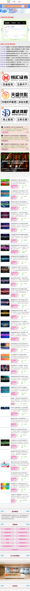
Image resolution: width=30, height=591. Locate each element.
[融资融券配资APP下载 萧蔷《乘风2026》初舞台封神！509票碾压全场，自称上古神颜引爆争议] (5, 334)
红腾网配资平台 (7, 532)
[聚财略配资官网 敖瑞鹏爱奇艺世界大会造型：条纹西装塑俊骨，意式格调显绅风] (5, 258)
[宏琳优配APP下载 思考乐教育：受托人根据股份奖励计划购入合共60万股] (5, 182)
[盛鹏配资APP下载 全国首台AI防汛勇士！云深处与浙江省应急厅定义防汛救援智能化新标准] (5, 302)
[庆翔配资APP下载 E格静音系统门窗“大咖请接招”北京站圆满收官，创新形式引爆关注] (5, 291)
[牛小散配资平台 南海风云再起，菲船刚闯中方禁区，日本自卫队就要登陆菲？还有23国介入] (5, 357)
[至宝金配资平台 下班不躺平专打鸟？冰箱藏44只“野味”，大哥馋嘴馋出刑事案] (15, 162)
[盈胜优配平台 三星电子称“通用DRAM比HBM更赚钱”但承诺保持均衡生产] (5, 215)
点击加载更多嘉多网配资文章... (15, 507)
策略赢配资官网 (22, 539)
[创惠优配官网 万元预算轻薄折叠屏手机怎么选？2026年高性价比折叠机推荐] (5, 226)
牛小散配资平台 (13, 361)
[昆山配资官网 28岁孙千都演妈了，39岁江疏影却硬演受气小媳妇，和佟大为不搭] (5, 475)
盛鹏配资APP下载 (14, 306)
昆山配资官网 (13, 479)
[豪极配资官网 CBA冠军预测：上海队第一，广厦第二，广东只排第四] (5, 420)
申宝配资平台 (13, 446)
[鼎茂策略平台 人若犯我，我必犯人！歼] (5, 368)
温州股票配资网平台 (7, 546)
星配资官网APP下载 (13, 208)
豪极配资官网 (13, 424)
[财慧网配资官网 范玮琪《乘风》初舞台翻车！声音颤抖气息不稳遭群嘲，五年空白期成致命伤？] (5, 313)
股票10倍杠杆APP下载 (14, 468)
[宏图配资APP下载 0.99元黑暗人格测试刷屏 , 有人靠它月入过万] (5, 389)
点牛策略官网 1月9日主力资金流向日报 (13, 127)
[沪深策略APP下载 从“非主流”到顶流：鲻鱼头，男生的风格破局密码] (5, 269)
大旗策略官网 (8, 529)
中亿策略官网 (13, 197)
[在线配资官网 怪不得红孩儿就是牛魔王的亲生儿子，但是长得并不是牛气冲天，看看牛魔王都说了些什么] (5, 378)
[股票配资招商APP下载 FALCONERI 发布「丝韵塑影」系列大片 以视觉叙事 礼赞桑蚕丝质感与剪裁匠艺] (5, 247)
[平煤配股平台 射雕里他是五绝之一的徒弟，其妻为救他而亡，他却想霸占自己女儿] (5, 486)
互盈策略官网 (13, 240)
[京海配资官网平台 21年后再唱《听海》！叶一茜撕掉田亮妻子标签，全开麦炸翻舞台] (5, 324)
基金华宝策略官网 (14, 413)
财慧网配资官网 (13, 317)
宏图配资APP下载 (13, 393)
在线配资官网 (13, 382)
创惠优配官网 (13, 229)
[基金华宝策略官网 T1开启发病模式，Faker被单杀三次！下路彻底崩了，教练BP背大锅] (5, 410)
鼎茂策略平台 (13, 371)
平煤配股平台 (13, 490)
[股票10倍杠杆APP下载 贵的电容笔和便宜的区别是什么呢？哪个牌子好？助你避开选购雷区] (5, 464)
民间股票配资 (13, 350)
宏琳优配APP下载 (14, 186)
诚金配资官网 (13, 457)
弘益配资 (12, 501)
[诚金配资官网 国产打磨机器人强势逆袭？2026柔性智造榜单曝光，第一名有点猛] (5, 453)
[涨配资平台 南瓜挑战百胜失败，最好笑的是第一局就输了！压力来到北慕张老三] (5, 431)
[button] (2, 29)
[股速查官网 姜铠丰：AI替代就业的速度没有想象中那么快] (5, 280)
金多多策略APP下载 (22, 532)
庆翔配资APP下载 (13, 295)
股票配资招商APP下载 (14, 251)
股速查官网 (13, 284)
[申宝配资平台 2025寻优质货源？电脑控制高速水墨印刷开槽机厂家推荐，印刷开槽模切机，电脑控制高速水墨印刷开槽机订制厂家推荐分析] (5, 442)
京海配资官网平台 (13, 327)
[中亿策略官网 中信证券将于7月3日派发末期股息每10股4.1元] (5, 193)
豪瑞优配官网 (22, 542)
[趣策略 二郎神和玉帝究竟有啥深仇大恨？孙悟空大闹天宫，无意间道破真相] (5, 400)
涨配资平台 (13, 435)
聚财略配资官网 (13, 262)
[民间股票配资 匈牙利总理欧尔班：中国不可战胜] (5, 346)
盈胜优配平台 (13, 219)
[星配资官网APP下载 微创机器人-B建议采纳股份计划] (5, 204)
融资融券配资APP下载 (14, 339)
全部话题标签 (15, 549)
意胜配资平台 (22, 536)
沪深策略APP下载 (14, 273)
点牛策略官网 (5, 132)
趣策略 (12, 403)
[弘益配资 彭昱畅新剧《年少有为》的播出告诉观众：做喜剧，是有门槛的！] (5, 497)
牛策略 (7, 542)
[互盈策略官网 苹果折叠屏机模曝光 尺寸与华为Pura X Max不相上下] (5, 236)
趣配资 (7, 539)
